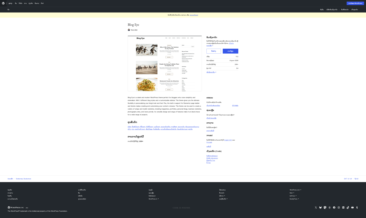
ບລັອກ (129, 126)
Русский (209, 142)
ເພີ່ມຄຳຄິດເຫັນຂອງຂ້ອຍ (213, 105)
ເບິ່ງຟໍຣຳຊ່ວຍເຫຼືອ (211, 118)
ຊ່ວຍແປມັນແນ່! (194, 15)
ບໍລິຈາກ (222, 196)
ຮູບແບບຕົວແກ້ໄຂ (165, 126)
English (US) (228, 140)
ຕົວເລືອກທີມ (156, 129)
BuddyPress (294, 199)
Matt (292, 193)
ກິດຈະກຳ (221, 193)
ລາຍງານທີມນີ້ (210, 130)
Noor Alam (134, 30)
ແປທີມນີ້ (209, 146)
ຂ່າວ (133, 129)
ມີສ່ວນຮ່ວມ (222, 190)
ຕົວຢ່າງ (213, 51)
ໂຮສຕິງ (10, 196)
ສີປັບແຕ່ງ (142, 126)
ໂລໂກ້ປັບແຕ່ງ (149, 126)
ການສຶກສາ (174, 126)
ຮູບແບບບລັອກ (82, 199)
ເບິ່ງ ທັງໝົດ (235, 105)
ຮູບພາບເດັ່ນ (181, 126)
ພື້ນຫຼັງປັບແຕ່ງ (136, 126)
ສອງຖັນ (190, 129)
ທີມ (8, 9)
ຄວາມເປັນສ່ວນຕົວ (13, 199)
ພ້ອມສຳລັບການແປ (182, 129)
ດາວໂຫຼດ (230, 51)
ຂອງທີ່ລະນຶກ (223, 199)
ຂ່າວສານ (10, 193)
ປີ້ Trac (209, 163)
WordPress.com (295, 190)
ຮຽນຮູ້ (150, 190)
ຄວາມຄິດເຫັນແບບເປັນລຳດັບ (168, 129)
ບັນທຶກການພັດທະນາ (212, 156)
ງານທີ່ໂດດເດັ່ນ (82, 190)
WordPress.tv (154, 199)
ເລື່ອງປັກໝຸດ (149, 129)
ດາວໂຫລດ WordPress (355, 3)
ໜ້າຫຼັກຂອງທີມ (211, 72)
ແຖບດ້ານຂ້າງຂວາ (140, 129)
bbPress (293, 196)
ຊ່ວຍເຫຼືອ (151, 193)
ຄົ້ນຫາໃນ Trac (211, 160)
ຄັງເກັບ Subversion (212, 158)
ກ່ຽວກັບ (10, 190)
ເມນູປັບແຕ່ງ (157, 126)
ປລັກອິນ (80, 196)
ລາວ (27, 207)
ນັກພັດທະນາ (152, 196)
